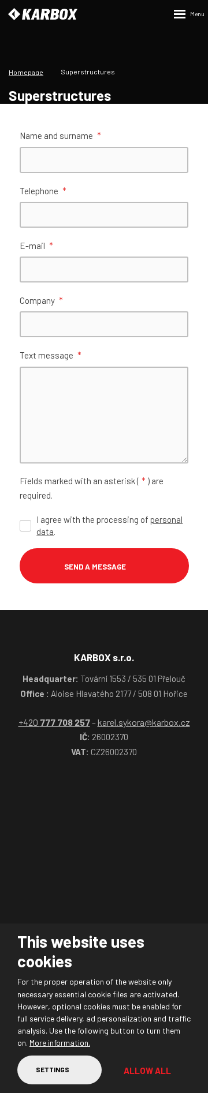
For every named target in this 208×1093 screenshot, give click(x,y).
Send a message (95, 566)
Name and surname (60, 135)
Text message (50, 355)
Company (41, 300)
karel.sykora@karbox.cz (144, 722)
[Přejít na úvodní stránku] (42, 14)
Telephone (43, 191)
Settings (52, 1069)
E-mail (36, 245)
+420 (54, 722)
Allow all (147, 1070)
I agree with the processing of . (109, 525)
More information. (59, 1042)
